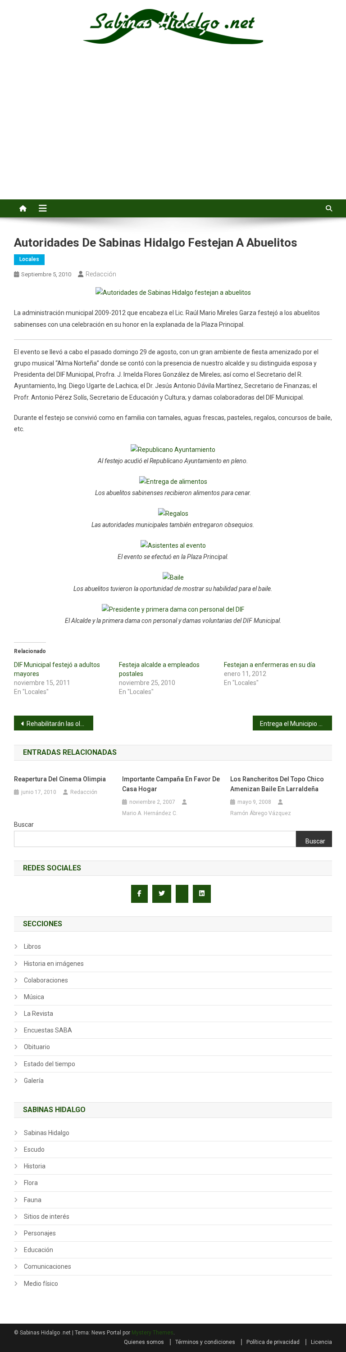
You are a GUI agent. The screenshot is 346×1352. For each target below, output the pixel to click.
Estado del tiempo (49, 1064)
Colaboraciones (46, 980)
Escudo (34, 1149)
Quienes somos (144, 1342)
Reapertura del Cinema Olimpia (60, 779)
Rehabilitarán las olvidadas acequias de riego (60, 723)
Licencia (321, 1342)
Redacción (101, 274)
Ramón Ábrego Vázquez (260, 813)
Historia (35, 1166)
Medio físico (41, 1283)
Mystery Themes (152, 1332)
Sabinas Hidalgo (46, 1132)
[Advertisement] (173, 132)
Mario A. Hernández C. (150, 813)
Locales (29, 259)
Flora (31, 1182)
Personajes (40, 1233)
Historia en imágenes (54, 963)
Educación (38, 1249)
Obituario (37, 1046)
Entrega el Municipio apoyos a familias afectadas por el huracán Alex (296, 723)
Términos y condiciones (205, 1342)
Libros (32, 946)
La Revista (38, 1013)
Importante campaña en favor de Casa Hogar (171, 784)
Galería (34, 1080)
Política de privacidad (273, 1342)
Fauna (32, 1199)
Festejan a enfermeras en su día (269, 664)
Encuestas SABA (48, 1030)
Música (34, 996)
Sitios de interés (46, 1216)
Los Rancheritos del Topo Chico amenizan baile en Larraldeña (277, 784)
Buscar (24, 824)
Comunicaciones (47, 1266)
